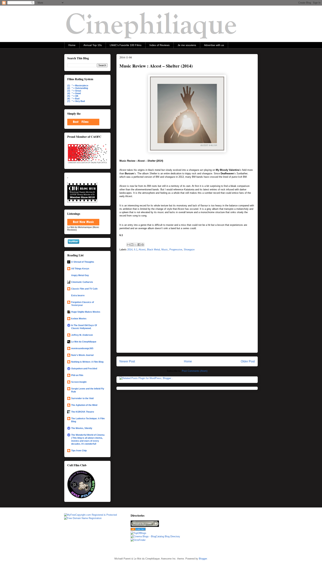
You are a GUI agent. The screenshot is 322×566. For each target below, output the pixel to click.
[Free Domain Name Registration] (83, 518)
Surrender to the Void (82, 398)
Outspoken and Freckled (84, 368)
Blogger (203, 558)
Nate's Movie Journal (82, 355)
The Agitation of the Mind (84, 405)
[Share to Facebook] (139, 244)
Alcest (142, 249)
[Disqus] (187, 303)
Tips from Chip (79, 450)
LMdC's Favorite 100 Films (125, 45)
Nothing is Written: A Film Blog (87, 362)
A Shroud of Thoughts (82, 262)
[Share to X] (135, 244)
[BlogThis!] (132, 244)
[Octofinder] (138, 540)
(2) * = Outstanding (77, 88)
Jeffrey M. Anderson (82, 335)
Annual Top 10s (92, 45)
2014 (129, 249)
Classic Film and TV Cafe (84, 288)
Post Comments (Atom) (194, 371)
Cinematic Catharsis (82, 282)
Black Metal (153, 249)
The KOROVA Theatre (82, 412)
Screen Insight (78, 382)
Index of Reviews (159, 45)
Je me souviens (187, 45)
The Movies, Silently (81, 428)
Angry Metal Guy (80, 275)
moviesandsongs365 (82, 348)
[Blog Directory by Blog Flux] (138, 529)
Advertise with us (214, 45)
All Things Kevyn (80, 268)
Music (164, 249)
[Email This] (128, 244)
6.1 (135, 249)
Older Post (248, 361)
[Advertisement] (215, 532)
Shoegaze (189, 249)
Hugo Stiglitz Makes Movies (85, 312)
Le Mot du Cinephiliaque (83, 341)
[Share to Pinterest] (142, 244)
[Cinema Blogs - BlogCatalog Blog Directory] (155, 536)
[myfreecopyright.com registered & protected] (90, 514)
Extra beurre (78, 295)
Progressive (175, 249)
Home (71, 45)
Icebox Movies (78, 318)
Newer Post (127, 361)
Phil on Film (77, 375)
